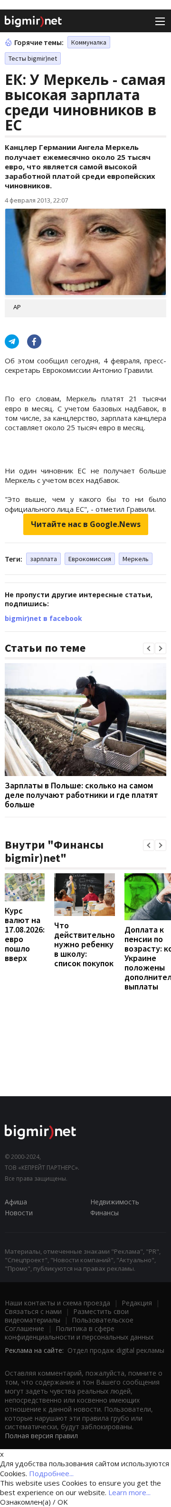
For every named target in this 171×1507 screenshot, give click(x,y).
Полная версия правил (41, 1435)
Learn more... (129, 1492)
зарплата (43, 559)
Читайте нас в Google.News (86, 524)
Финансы (104, 1212)
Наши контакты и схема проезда (57, 1302)
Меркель (136, 559)
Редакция (137, 1302)
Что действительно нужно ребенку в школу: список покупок (84, 944)
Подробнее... (51, 1473)
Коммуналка (88, 42)
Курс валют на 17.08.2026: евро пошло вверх (25, 934)
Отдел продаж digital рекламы (115, 1350)
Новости (19, 1212)
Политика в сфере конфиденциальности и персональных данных (79, 1332)
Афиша (16, 1201)
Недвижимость (114, 1201)
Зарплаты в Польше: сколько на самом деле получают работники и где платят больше (81, 795)
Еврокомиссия (89, 559)
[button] (148, 648)
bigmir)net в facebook (43, 618)
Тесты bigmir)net (33, 58)
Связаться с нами (33, 1311)
